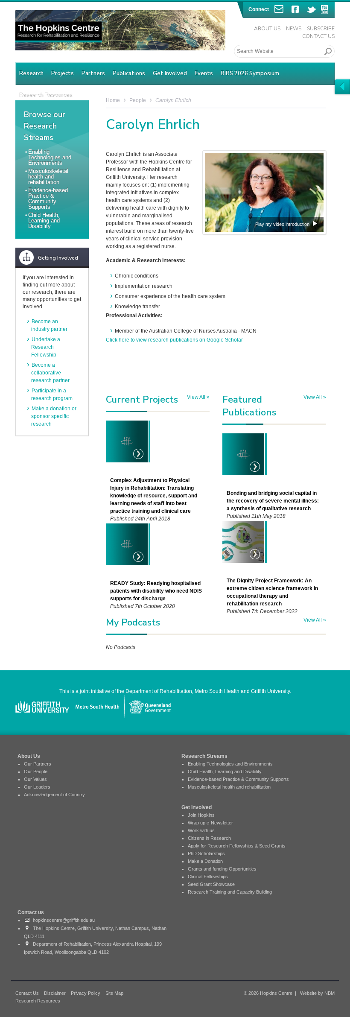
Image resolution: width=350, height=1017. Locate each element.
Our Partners (37, 763)
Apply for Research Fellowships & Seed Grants (237, 845)
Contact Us (318, 36)
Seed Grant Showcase (211, 884)
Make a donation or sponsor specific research (53, 416)
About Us (267, 28)
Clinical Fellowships (208, 876)
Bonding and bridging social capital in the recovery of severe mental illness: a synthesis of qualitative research (273, 500)
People (137, 100)
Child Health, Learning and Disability (44, 220)
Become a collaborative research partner (50, 372)
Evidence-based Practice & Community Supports (48, 198)
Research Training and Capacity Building (230, 891)
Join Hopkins (201, 815)
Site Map (114, 993)
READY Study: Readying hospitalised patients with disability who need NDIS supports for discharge (156, 591)
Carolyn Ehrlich (173, 100)
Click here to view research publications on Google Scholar (174, 340)
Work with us (201, 830)
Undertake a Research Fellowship (45, 347)
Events (204, 73)
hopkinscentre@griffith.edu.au (62, 920)
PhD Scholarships (206, 853)
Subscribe (321, 28)
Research (31, 73)
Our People (35, 771)
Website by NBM (317, 993)
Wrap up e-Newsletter (210, 822)
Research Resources (37, 1000)
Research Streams (204, 756)
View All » (198, 397)
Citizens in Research (209, 838)
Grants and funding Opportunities (222, 868)
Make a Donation (205, 861)
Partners (93, 73)
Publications (129, 73)
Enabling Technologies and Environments (49, 157)
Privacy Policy (85, 993)
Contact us (31, 912)
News (293, 28)
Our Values (35, 779)
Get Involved (170, 73)
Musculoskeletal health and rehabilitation (48, 176)
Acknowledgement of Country (54, 794)
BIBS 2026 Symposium (250, 73)
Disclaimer (55, 993)
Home (113, 100)
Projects (62, 73)
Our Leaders (37, 786)
